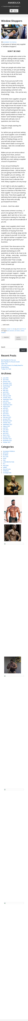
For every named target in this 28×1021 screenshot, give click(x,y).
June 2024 (5, 401)
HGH (4, 460)
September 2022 (7, 424)
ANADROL (5, 337)
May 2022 (5, 431)
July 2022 (5, 428)
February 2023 (7, 417)
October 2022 (6, 422)
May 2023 (5, 412)
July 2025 (5, 388)
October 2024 (6, 397)
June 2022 (5, 430)
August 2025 (6, 387)
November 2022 (7, 421)
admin (18, 329)
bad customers (10, 330)
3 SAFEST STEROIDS (19, 338)
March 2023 (6, 415)
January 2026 (6, 381)
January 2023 (6, 419)
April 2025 (6, 392)
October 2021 (6, 442)
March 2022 (6, 435)
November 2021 (7, 440)
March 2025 (6, 394)
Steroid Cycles (7, 469)
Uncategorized (7, 473)
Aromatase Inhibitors (9, 451)
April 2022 (6, 433)
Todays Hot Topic (6, 369)
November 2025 (7, 385)
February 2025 (7, 396)
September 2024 (7, 399)
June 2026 (5, 378)
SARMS (5, 467)
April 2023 (6, 413)
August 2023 (6, 406)
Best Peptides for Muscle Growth (10, 362)
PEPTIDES (6, 465)
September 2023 (7, 405)
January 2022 (6, 437)
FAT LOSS (5, 456)
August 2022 (6, 426)
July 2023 (5, 408)
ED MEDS (5, 455)
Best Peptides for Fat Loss (8, 360)
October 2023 (6, 403)
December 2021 (7, 439)
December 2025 (7, 383)
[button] (8, 42)
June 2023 (5, 410)
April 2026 (6, 380)
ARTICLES (23, 329)
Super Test (4, 363)
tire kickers (17, 330)
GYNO (4, 458)
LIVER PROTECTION (8, 462)
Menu (15, 11)
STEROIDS (6, 471)
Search (3, 347)
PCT (4, 464)
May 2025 (5, 390)
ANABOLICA (14, 2)
